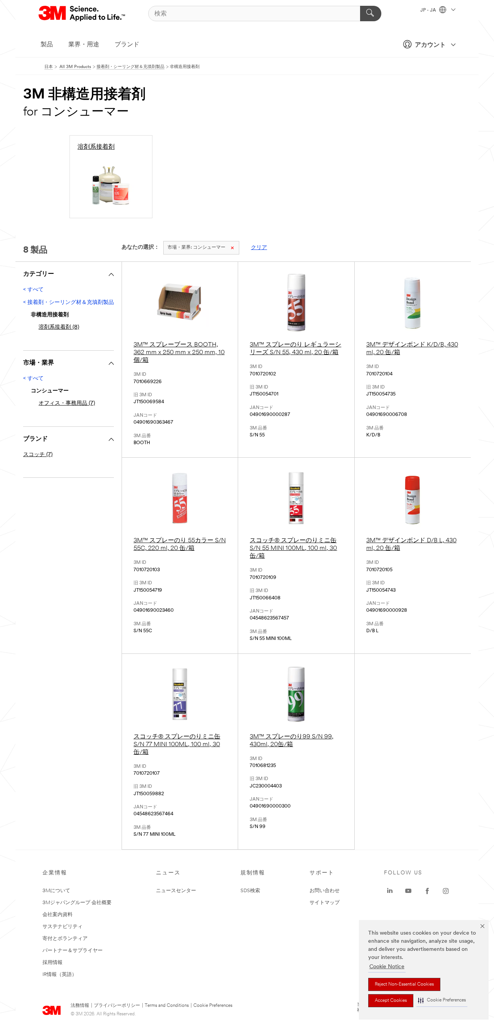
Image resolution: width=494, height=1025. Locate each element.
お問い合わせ (325, 890)
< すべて (33, 290)
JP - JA (428, 10)
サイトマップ (325, 902)
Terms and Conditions (167, 1005)
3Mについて (56, 890)
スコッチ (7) (37, 455)
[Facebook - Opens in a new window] (427, 891)
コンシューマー (196, 247)
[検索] (370, 13)
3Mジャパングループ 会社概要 (77, 902)
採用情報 (52, 962)
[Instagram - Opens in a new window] (446, 891)
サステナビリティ (62, 926)
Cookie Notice (386, 967)
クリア (259, 248)
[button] (441, 1000)
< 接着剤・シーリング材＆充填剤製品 (68, 302)
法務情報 (80, 1005)
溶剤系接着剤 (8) (59, 327)
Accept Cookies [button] (391, 1000)
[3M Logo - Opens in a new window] (82, 13)
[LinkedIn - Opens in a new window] (390, 891)
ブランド (127, 45)
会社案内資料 (57, 914)
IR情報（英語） (59, 974)
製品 (47, 45)
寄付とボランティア (65, 938)
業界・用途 (83, 45)
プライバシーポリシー (117, 1005)
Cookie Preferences (212, 1005)
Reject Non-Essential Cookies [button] (404, 984)
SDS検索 (250, 890)
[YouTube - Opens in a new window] (408, 891)
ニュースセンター (176, 890)
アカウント (430, 45)
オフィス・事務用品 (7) (67, 403)
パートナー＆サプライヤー (72, 950)
